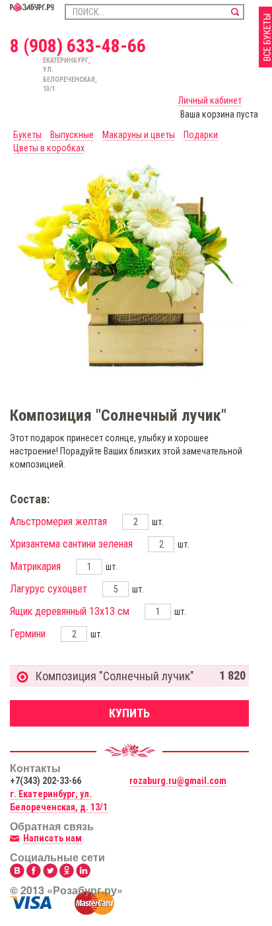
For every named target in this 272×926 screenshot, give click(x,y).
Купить (129, 713)
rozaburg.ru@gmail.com (177, 780)
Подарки (201, 134)
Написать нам (52, 838)
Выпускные (72, 134)
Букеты (27, 134)
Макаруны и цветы (138, 134)
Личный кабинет (210, 100)
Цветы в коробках (49, 148)
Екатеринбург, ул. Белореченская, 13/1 (49, 74)
